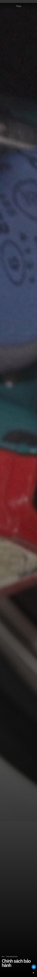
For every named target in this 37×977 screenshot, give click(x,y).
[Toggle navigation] (3, 6)
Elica (3, 956)
